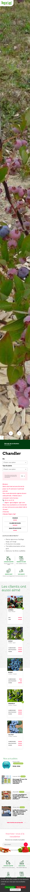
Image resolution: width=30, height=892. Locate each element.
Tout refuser (21, 887)
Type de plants (7, 465)
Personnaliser (15, 889)
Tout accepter (10, 887)
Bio (4, 459)
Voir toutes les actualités (15, 822)
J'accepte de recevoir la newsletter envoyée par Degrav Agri (16, 851)
